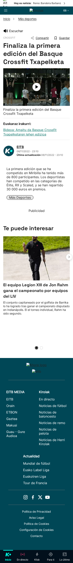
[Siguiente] (64, 3)
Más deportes (20, 197)
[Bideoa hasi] (36, 87)
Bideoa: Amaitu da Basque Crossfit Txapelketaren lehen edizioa (30, 132)
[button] (69, 257)
